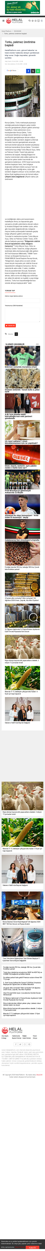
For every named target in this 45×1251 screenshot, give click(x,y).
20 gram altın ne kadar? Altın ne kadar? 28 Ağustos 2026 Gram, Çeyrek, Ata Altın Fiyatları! (22, 599)
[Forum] (30, 21)
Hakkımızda (16, 1036)
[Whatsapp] (38, 71)
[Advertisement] (22, 199)
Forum (35, 1036)
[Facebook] (28, 71)
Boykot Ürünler (16, 1038)
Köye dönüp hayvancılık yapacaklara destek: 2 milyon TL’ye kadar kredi (22, 661)
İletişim (24, 1036)
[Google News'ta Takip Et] (11, 70)
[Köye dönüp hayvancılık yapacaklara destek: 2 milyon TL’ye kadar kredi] (22, 647)
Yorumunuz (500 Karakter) (14, 305)
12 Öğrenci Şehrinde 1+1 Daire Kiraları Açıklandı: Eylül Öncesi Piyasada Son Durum (22, 630)
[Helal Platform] (16, 21)
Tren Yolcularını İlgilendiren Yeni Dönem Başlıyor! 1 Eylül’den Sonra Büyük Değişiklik (21, 959)
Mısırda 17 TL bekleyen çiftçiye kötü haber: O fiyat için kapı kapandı (21, 693)
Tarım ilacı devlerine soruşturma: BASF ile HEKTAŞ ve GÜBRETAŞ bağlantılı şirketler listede (22, 973)
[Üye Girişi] (41, 21)
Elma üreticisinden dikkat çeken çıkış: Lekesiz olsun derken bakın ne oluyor (22, 1004)
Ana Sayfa (5, 1036)
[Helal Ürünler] (33, 21)
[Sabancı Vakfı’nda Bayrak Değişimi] (22, 709)
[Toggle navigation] (3, 21)
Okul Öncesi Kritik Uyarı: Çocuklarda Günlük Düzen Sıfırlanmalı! (22, 994)
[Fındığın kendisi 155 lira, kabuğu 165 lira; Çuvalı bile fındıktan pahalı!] (22, 554)
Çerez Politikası (20, 1247)
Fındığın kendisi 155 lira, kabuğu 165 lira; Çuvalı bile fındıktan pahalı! (22, 568)
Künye (35, 1038)
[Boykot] (36, 21)
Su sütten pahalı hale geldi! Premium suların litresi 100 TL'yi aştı (22, 978)
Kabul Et (32, 1248)
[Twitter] (33, 71)
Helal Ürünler (26, 1038)
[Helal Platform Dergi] (38, 21)
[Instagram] (25, 1044)
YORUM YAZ (11, 325)
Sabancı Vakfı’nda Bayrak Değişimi (17, 723)
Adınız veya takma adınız (14, 296)
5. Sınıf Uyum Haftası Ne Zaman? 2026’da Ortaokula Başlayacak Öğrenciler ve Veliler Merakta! (22, 983)
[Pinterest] (29, 1044)
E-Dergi (4, 1038)
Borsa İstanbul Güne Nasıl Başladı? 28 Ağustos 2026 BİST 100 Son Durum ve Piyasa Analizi (21, 923)
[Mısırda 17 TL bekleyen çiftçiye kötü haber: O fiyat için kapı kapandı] (22, 678)
